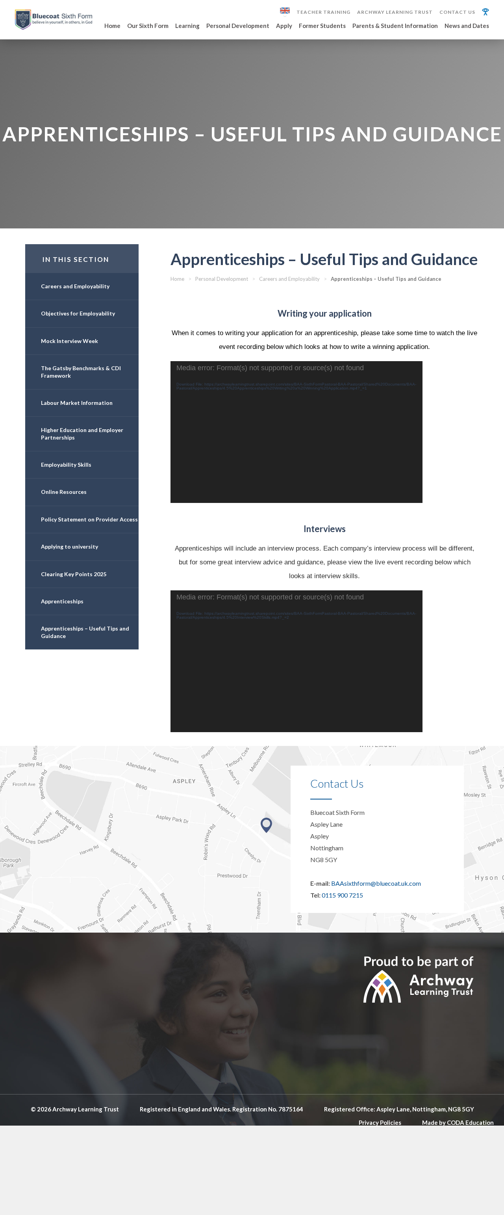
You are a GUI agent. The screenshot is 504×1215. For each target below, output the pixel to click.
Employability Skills (66, 464)
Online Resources (64, 491)
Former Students (322, 26)
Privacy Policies (380, 1122)
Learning (187, 26)
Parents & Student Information (395, 26)
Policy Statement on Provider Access (89, 519)
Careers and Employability (75, 286)
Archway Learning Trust (395, 12)
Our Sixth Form (148, 26)
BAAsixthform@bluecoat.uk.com (376, 883)
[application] (296, 432)
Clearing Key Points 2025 (73, 574)
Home (112, 26)
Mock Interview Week (69, 341)
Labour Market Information (77, 402)
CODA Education (470, 1122)
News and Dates (467, 26)
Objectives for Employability (78, 313)
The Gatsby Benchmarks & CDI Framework (81, 371)
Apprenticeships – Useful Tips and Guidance (85, 632)
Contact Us (457, 12)
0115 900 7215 (342, 895)
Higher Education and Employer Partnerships (82, 433)
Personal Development (237, 26)
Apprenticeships (62, 601)
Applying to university (69, 546)
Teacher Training (323, 12)
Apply (284, 26)
